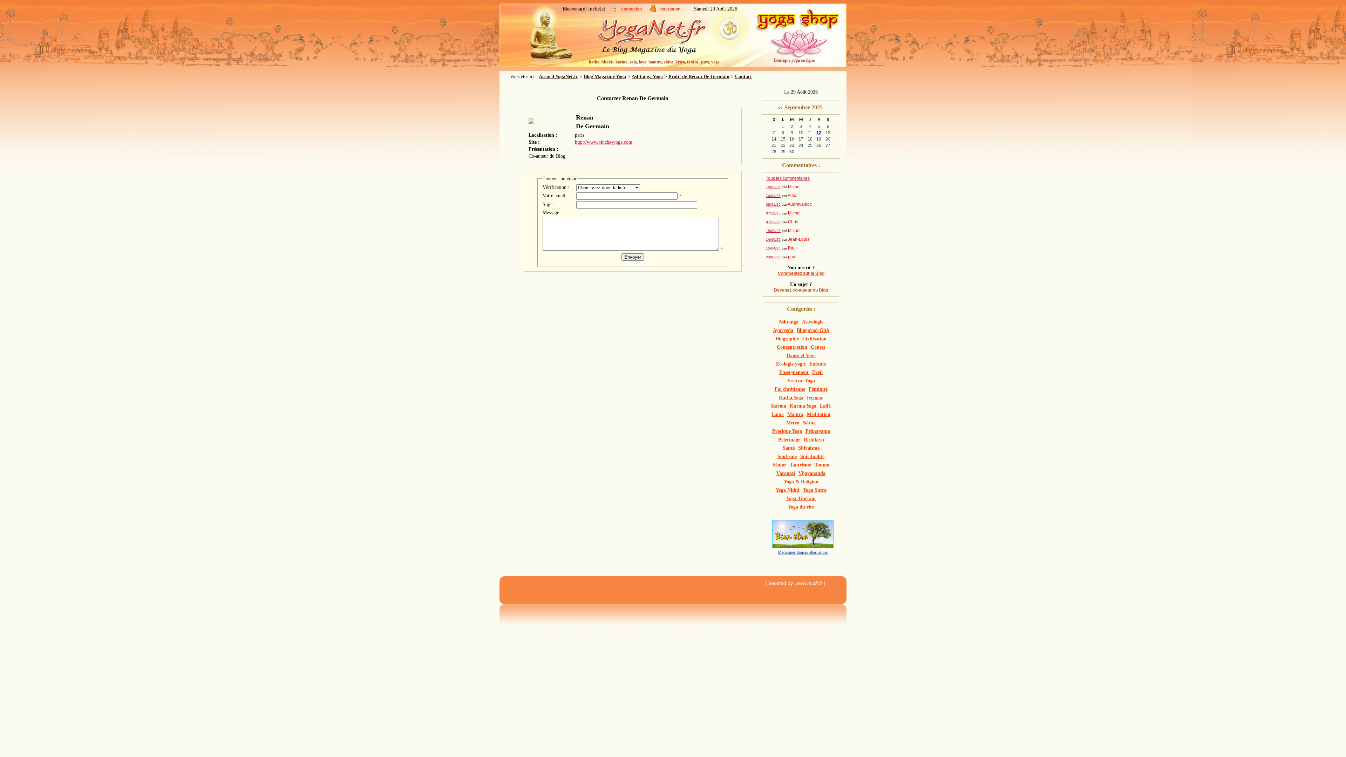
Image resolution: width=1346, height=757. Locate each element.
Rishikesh (814, 439)
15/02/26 (773, 187)
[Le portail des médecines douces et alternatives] (803, 546)
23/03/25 (773, 257)
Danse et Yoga (801, 355)
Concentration (792, 347)
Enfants (817, 364)
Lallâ (825, 406)
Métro (792, 422)
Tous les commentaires (788, 178)
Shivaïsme (809, 448)
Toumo (822, 465)
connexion (631, 9)
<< (780, 107)
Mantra (795, 414)
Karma (778, 406)
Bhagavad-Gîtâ (813, 330)
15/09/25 (773, 231)
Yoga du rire (801, 507)
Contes (818, 347)
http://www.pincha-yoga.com (603, 142)
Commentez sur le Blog (801, 273)
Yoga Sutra (815, 490)
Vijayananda (811, 473)
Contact (743, 76)
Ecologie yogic (791, 364)
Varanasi (785, 473)
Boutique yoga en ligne (794, 60)
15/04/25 (773, 248)
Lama (777, 414)
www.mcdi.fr (809, 583)
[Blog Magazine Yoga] (666, 39)
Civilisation (814, 338)
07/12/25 (773, 213)
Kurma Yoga (803, 406)
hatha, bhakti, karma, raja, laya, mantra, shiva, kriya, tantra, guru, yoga (654, 62)
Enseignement (794, 372)
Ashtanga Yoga (647, 76)
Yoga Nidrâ (788, 490)
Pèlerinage (789, 439)
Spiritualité (812, 456)
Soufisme (787, 456)
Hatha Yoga (791, 397)
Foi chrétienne (790, 389)
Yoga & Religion (801, 481)
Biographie (787, 338)
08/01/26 (773, 204)
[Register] (653, 10)
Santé (789, 448)
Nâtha (809, 422)
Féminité (818, 389)
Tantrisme (800, 465)
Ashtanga (788, 322)
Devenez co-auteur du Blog (801, 290)
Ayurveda (783, 330)
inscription (669, 9)
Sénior (779, 465)
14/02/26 (773, 196)
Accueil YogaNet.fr (558, 76)
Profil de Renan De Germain (698, 76)
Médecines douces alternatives (803, 552)
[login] (613, 10)
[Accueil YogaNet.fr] (547, 37)
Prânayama (817, 431)
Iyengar (815, 397)
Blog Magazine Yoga (605, 76)
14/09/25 (773, 239)
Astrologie (812, 322)
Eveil (817, 372)
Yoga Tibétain (801, 498)
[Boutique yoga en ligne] (797, 39)
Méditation (818, 414)
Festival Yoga (801, 380)
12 (818, 132)
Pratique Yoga (787, 431)
